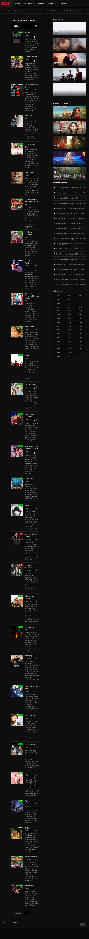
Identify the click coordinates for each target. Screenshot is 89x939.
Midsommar (29, 327)
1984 (69, 345)
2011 (69, 311)
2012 (58, 311)
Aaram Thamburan (31, 857)
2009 (58, 314)
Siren (27, 505)
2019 (80, 299)
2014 (69, 307)
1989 (80, 337)
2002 (69, 322)
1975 (69, 356)
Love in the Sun (30, 384)
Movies (41, 4)
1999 (69, 326)
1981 (69, 349)
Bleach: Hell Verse (31, 57)
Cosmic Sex (29, 627)
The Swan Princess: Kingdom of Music (32, 296)
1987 (69, 341)
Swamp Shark (30, 744)
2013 (80, 307)
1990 (69, 337)
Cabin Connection (31, 144)
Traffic (27, 828)
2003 (58, 322)
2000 (58, 326)
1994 (58, 333)
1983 (80, 345)
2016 (80, 303)
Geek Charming (30, 715)
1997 (58, 330)
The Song (28, 656)
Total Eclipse (29, 886)
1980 (80, 349)
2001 (80, 322)
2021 (58, 299)
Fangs (27, 801)
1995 (80, 330)
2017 (69, 303)
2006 (58, 318)
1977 (80, 352)
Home (17, 4)
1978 (69, 352)
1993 (69, 333)
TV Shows (28, 4)
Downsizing (29, 479)
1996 (69, 330)
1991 (58, 337)
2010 (80, 311)
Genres (51, 4)
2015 (58, 307)
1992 (80, 333)
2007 (80, 314)
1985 (58, 345)
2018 (58, 303)
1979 (58, 352)
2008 (69, 314)
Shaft (27, 355)
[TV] (17, 544)
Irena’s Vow (29, 116)
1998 (80, 326)
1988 (58, 341)
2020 (69, 299)
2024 (58, 296)
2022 (80, 296)
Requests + (64, 4)
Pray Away (29, 173)
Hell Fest (28, 33)
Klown (27, 773)
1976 (58, 356)
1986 (80, 341)
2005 (69, 318)
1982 (58, 349)
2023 (69, 296)
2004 (80, 318)
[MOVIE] (17, 126)
